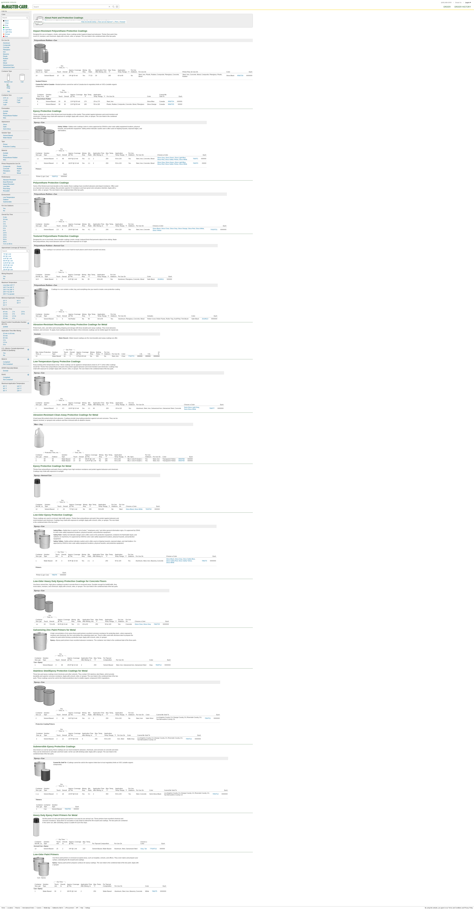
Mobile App (47, 908)
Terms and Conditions (455, 908)
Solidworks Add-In (57, 908)
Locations (10, 908)
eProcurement (69, 908)
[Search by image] (117, 6)
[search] (27, 18)
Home (3, 908)
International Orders (28, 908)
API (77, 908)
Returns (17, 908)
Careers (39, 908)
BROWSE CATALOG (9, 2)
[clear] (109, 6)
